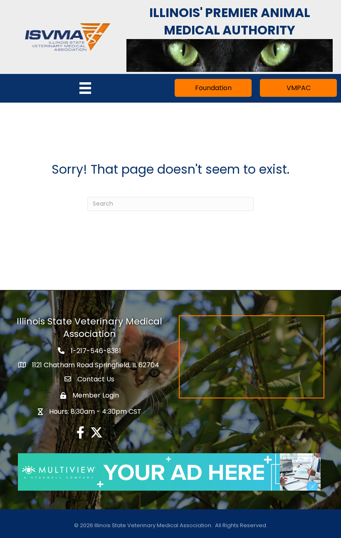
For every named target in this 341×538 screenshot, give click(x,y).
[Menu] (85, 88)
